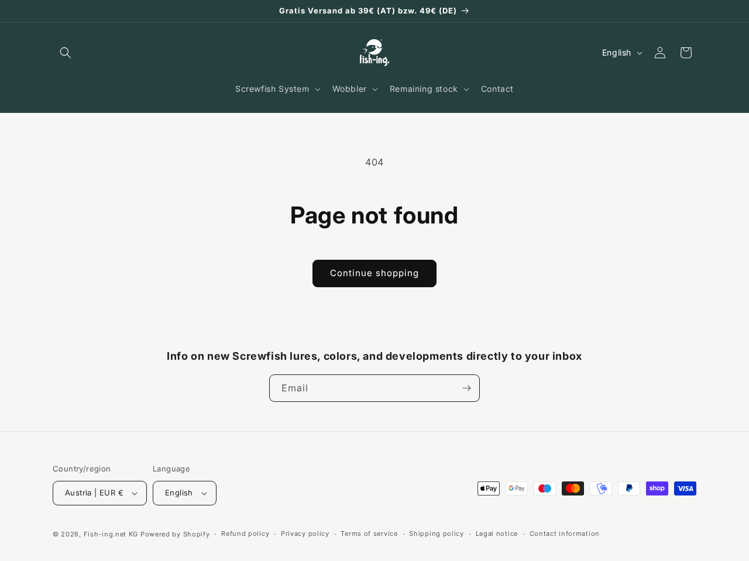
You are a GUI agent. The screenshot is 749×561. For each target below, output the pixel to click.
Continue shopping (374, 272)
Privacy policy (305, 533)
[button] (65, 53)
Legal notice (497, 533)
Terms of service (369, 533)
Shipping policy (436, 533)
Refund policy (245, 533)
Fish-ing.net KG (111, 534)
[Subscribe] (466, 388)
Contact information (565, 533)
